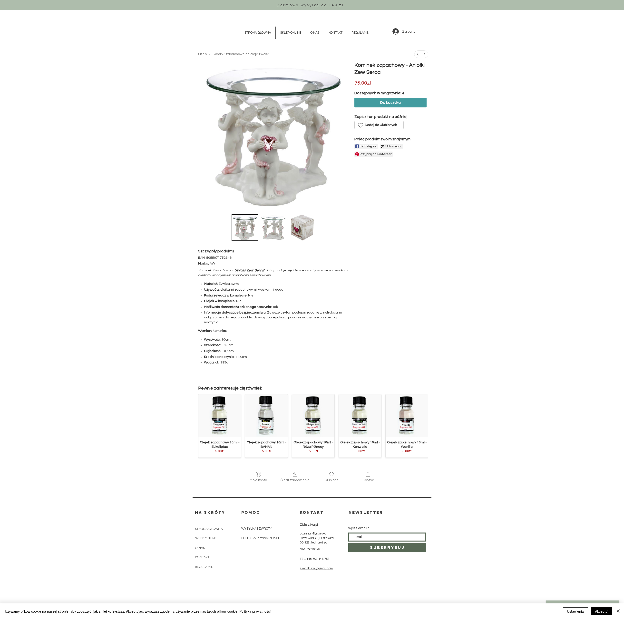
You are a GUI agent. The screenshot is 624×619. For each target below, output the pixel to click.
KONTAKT (202, 557)
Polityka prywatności (255, 611)
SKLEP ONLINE (206, 538)
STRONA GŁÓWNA (209, 529)
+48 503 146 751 (318, 559)
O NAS (200, 548)
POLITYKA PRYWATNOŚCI (260, 538)
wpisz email (357, 528)
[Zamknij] (618, 611)
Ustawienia (575, 611)
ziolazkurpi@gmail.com (316, 568)
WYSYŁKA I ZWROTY (256, 528)
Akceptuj (601, 611)
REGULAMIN (204, 567)
